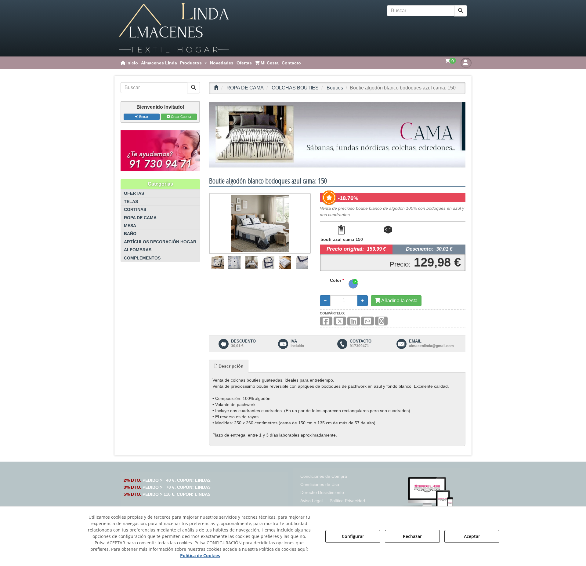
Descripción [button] (230, 366)
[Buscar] (460, 10)
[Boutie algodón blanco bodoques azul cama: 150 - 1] (217, 262)
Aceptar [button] (472, 536)
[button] (174, 28)
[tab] (228, 366)
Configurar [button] (353, 536)
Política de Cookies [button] (200, 555)
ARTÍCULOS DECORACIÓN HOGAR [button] (160, 242)
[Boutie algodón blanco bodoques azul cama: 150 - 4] (268, 262)
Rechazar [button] (412, 536)
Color (337, 280)
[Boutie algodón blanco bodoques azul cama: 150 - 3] (251, 262)
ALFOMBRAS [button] (137, 250)
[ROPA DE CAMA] (337, 135)
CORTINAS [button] (135, 209)
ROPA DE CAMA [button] (140, 218)
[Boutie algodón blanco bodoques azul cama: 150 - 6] (302, 262)
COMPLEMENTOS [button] (142, 258)
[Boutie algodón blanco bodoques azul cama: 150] (260, 223)
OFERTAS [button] (134, 193)
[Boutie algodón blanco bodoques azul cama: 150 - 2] (234, 262)
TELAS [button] (131, 201)
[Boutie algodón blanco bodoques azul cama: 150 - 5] (285, 262)
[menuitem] (129, 62)
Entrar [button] (143, 116)
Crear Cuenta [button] (180, 116)
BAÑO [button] (130, 233)
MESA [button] (130, 225)
